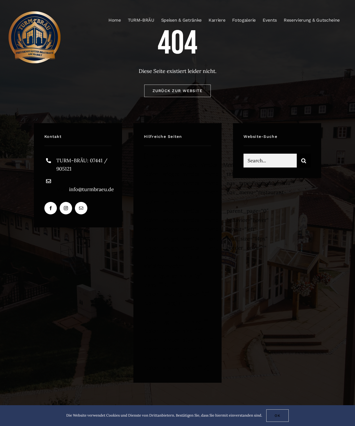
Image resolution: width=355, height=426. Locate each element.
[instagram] (66, 208)
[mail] (81, 208)
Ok (277, 416)
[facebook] (50, 208)
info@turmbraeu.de (91, 189)
